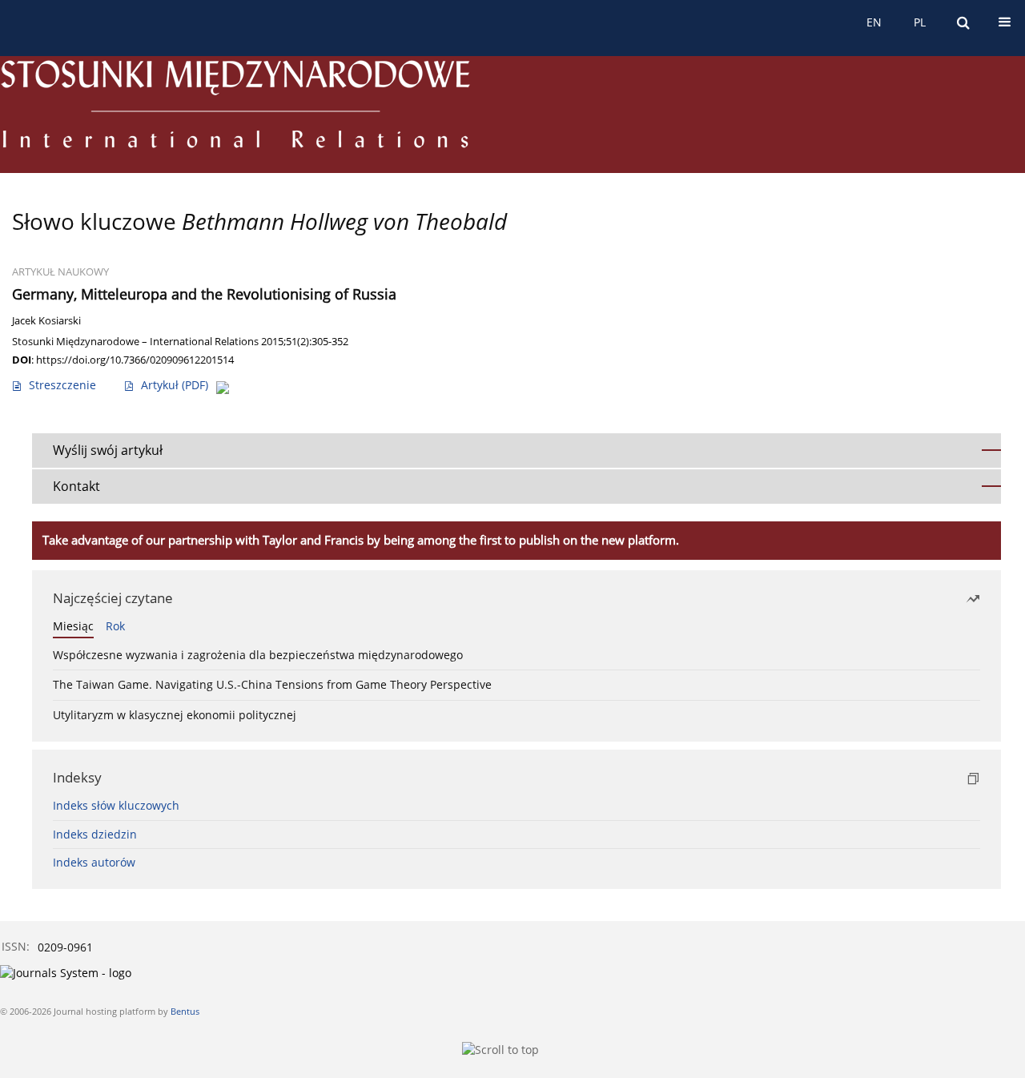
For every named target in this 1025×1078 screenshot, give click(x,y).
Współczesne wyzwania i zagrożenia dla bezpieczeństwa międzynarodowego (258, 654)
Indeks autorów (94, 862)
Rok (115, 626)
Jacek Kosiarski (46, 321)
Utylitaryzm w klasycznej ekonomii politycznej (174, 714)
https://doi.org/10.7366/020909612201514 (135, 359)
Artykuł (174, 384)
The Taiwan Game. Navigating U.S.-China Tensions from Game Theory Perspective (272, 684)
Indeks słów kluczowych (116, 805)
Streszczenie (62, 384)
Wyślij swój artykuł (108, 450)
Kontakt (76, 486)
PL (920, 22)
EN (874, 22)
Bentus (185, 1011)
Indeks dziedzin (95, 834)
